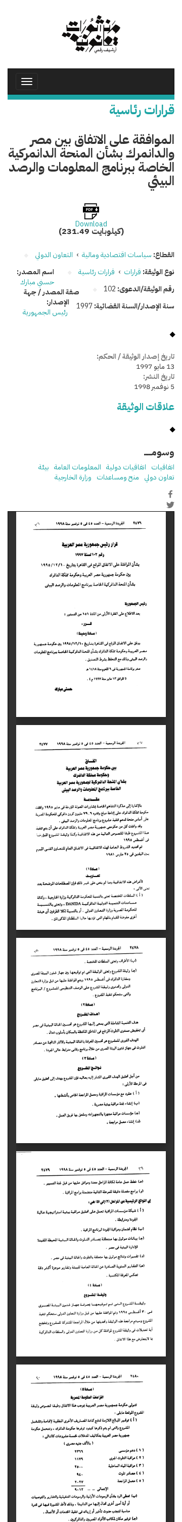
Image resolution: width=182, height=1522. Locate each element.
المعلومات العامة (77, 467)
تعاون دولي (159, 477)
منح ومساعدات (118, 477)
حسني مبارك (37, 282)
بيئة (43, 467)
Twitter (170, 505)
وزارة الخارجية (73, 477)
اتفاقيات (162, 467)
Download (91, 224)
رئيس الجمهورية (46, 312)
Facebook (170, 494)
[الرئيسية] (91, 34)
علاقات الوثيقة (145, 406)
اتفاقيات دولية (126, 467)
